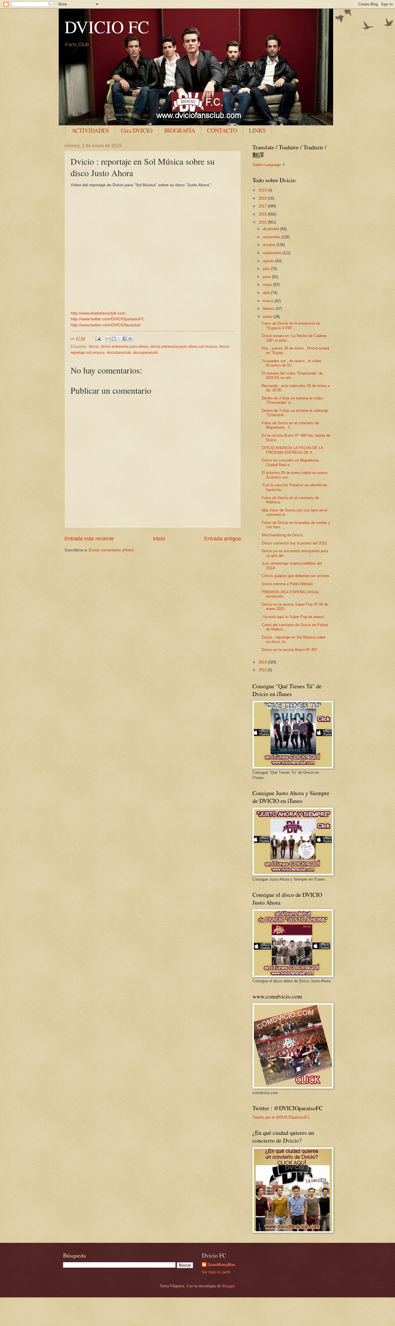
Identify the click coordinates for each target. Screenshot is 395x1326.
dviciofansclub (119, 352)
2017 (263, 206)
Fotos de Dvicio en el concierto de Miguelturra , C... (290, 425)
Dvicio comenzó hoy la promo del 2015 (294, 543)
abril (267, 293)
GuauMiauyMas (221, 1264)
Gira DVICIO (136, 130)
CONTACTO (222, 130)
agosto (269, 261)
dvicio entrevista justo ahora (124, 346)
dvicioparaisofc (145, 352)
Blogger (228, 1286)
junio (267, 277)
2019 (263, 190)
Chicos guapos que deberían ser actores (295, 576)
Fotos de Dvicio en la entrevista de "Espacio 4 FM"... (291, 325)
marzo (268, 301)
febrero (269, 308)
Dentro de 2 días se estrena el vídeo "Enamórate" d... (292, 400)
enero (268, 317)
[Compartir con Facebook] (125, 339)
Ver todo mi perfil (216, 1272)
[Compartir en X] (119, 339)
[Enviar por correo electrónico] (108, 339)
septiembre (273, 253)
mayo (268, 284)
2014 (263, 662)
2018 (263, 198)
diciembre (271, 229)
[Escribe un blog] (114, 339)
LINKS (257, 130)
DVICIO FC (106, 26)
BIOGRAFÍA (179, 130)
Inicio (159, 539)
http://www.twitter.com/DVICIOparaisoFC (107, 319)
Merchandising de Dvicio (282, 535)
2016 (263, 214)
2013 (263, 670)
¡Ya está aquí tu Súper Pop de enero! (293, 617)
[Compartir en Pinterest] (130, 339)
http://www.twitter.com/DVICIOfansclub (106, 325)
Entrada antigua (222, 539)
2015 (263, 222)
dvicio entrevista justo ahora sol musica (183, 346)
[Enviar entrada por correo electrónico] (98, 338)
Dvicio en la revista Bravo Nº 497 (289, 650)
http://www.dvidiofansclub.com (98, 313)
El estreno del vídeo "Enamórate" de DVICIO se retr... (292, 375)
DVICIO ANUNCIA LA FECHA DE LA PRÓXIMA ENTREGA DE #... (292, 450)
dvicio (94, 346)
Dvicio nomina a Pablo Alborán (287, 584)
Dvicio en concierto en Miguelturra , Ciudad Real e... (291, 462)
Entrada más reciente (89, 539)
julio (267, 269)
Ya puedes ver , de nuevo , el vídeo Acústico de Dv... (291, 363)
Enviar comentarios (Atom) (111, 550)
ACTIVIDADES (90, 130)
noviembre (272, 237)
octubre (269, 245)
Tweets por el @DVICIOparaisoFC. (281, 1117)
